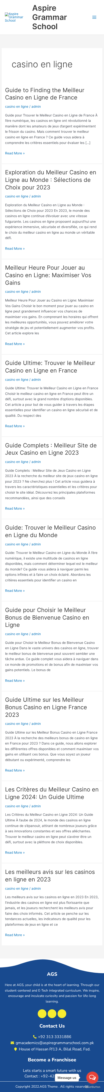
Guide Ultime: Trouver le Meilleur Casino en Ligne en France (50, 366)
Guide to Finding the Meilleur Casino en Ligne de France (44, 94)
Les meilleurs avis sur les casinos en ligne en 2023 (50, 875)
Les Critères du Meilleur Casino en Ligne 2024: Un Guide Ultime (52, 793)
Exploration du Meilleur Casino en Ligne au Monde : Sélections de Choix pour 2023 (50, 180)
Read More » (15, 153)
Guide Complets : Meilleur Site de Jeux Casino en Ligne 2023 (51, 449)
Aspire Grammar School (49, 17)
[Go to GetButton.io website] (92, 1087)
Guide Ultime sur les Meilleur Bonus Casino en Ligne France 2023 (46, 707)
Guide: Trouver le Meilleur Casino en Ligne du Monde (50, 531)
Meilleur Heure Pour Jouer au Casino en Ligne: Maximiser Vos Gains (48, 275)
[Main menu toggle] (94, 17)
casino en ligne (16, 106)
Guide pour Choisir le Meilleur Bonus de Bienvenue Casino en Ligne (47, 617)
